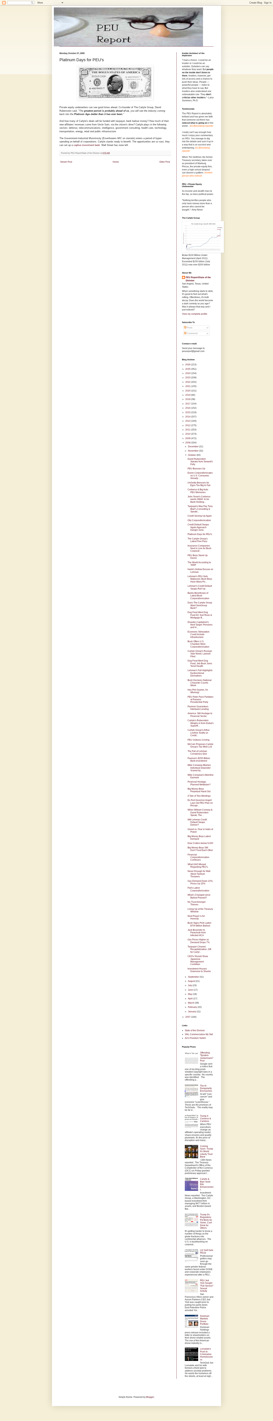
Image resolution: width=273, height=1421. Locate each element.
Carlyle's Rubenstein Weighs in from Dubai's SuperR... (201, 723)
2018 (188, 399)
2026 (188, 364)
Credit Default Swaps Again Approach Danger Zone (198, 527)
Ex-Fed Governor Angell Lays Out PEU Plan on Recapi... (200, 803)
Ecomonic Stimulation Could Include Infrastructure (198, 634)
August (192, 981)
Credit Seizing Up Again (200, 516)
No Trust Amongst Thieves (196, 903)
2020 (188, 390)
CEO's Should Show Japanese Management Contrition (198, 960)
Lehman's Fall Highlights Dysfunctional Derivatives (200, 673)
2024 (188, 373)
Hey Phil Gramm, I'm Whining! (198, 691)
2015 (188, 412)
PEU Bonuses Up (196, 468)
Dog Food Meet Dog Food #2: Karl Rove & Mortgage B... (200, 615)
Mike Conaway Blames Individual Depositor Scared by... (199, 768)
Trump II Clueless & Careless (205, 1119)
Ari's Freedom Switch (195, 1038)
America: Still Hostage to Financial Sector (200, 714)
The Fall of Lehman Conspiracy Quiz (197, 752)
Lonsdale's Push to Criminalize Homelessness (206, 1354)
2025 (188, 369)
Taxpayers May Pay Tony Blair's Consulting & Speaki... (200, 509)
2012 (188, 425)
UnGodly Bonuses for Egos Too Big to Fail (199, 484)
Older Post (164, 162)
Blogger (150, 1397)
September (194, 977)
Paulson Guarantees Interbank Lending (198, 707)
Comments (192, 333)
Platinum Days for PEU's (200, 534)
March (191, 1003)
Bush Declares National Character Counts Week (200, 683)
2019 (188, 395)
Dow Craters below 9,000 (200, 843)
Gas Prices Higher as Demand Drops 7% (199, 941)
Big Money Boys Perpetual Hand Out (199, 790)
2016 (188, 408)
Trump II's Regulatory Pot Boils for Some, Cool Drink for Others (206, 1221)
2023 (188, 377)
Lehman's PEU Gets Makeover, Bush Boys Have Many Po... (200, 579)
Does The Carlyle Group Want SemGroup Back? (200, 605)
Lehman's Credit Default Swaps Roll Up (200, 587)
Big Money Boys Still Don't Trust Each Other (200, 849)
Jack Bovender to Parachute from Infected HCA (197, 933)
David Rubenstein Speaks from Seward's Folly (200, 462)
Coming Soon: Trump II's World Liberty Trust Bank (206, 1151)
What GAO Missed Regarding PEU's (198, 865)
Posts (189, 327)
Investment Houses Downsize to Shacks (199, 970)
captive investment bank (87, 145)
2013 (188, 421)
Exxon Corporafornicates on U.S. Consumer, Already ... (200, 476)
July (190, 985)
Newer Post (66, 162)
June (191, 990)
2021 (188, 386)
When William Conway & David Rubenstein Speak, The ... (200, 812)
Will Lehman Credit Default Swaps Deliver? (197, 822)
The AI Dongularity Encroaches (206, 1088)
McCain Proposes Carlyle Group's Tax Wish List (200, 745)
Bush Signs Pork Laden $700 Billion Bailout (199, 924)
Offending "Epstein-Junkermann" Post (206, 1056)
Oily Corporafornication (199, 520)
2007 (188, 1017)
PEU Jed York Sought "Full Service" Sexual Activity (206, 1285)
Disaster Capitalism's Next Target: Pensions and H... (200, 625)
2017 (188, 403)
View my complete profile (194, 314)
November (193, 450)
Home (116, 162)
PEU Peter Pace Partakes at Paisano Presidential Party (200, 700)
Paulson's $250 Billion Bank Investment (199, 759)
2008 (188, 442)
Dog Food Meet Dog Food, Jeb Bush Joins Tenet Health (200, 663)
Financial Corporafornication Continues (198, 857)
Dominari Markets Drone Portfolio (204, 1320)
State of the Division (195, 1030)
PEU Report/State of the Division (198, 279)
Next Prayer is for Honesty (196, 917)
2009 (188, 438)
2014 (188, 416)
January (192, 1011)
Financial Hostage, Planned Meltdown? (199, 783)
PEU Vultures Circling (198, 740)
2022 (188, 382)
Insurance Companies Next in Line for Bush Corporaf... (199, 548)
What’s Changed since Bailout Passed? (199, 896)
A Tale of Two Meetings (199, 796)
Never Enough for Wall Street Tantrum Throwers (199, 874)
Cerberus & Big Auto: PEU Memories (198, 490)
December (193, 446)
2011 (188, 429)
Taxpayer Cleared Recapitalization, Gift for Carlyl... (199, 949)
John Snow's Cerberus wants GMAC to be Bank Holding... (199, 499)
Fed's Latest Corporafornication (198, 889)
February (193, 1007)
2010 (188, 434)
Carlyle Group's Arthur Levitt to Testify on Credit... (199, 733)
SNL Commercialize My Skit (199, 1034)
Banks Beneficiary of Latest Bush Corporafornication (198, 596)
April (190, 998)
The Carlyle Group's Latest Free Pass (198, 540)
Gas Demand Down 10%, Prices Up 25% (200, 882)
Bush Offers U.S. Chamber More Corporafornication (198, 644)
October (192, 455)
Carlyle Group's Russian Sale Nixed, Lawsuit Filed (200, 654)
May (190, 994)
